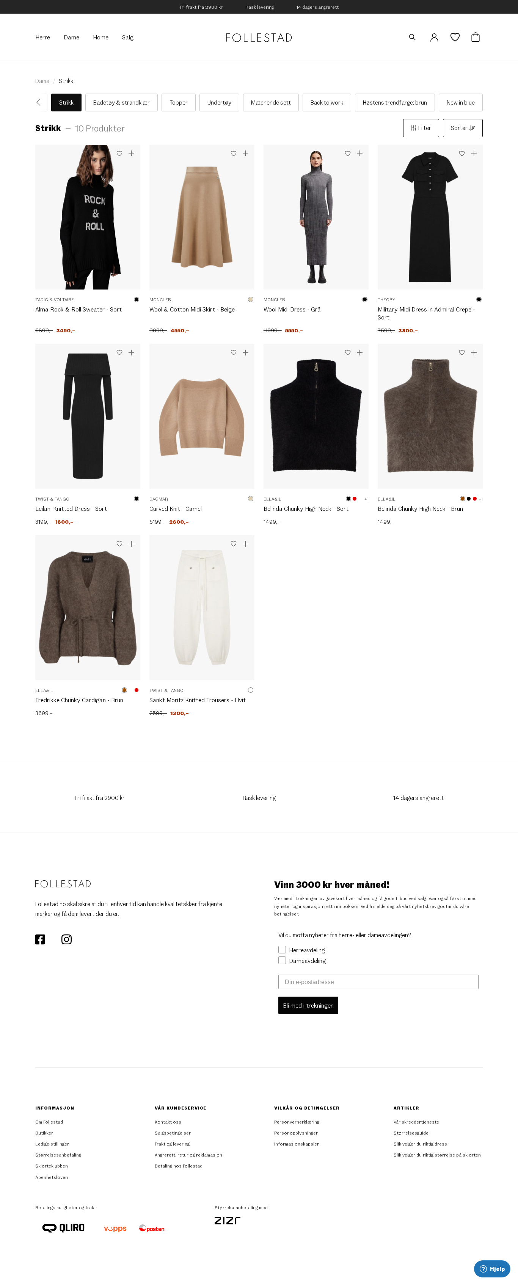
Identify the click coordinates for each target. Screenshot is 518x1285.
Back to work (327, 102)
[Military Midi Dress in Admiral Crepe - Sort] (430, 221)
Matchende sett (271, 102)
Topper (179, 102)
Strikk (66, 80)
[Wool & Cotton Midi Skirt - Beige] (201, 221)
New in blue (461, 102)
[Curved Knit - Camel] (201, 420)
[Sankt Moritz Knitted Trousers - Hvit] (201, 611)
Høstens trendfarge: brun (395, 102)
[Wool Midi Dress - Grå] (316, 221)
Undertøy (219, 102)
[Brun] (462, 498)
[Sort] (136, 299)
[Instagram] (66, 938)
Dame (42, 80)
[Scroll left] (40, 103)
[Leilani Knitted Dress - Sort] (87, 420)
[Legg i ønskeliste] (119, 153)
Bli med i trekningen (308, 1005)
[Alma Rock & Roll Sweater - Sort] (87, 221)
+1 (366, 498)
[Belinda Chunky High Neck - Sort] (316, 420)
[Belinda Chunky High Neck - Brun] (430, 420)
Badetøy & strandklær (121, 102)
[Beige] (250, 299)
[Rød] (354, 498)
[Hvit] (360, 498)
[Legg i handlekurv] (132, 153)
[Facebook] (41, 938)
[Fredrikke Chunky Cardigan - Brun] (87, 611)
